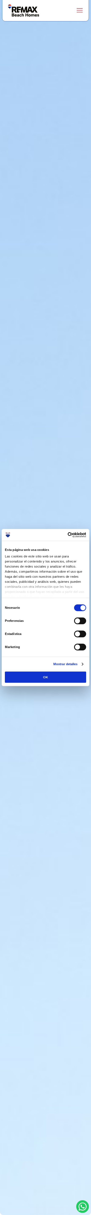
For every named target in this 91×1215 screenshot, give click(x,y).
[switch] (80, 620)
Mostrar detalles (65, 664)
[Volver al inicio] (23, 10)
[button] (79, 10)
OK (45, 677)
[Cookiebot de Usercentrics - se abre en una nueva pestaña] (67, 535)
